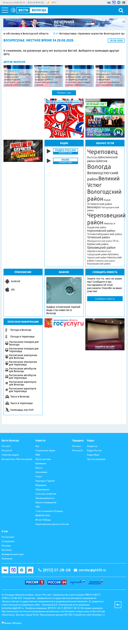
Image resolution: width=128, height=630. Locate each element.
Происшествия (43, 459)
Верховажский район (98, 263)
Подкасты (92, 446)
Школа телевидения (46, 502)
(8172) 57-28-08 (56, 570)
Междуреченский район (99, 241)
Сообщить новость (105, 298)
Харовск (92, 251)
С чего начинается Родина (49, 511)
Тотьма (91, 234)
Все (37, 446)
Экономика (41, 472)
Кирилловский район (101, 230)
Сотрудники (8, 541)
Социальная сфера (45, 450)
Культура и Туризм (45, 480)
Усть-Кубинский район (103, 242)
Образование (42, 489)
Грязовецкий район (101, 248)
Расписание (8, 537)
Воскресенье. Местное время (17, 459)
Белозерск (94, 207)
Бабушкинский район (109, 234)
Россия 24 (7, 450)
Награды (6, 545)
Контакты (7, 550)
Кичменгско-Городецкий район (99, 253)
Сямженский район (105, 260)
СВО (38, 506)
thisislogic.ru (98, 614)
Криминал (41, 463)
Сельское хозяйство (46, 493)
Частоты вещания (96, 459)
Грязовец (113, 254)
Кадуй (107, 199)
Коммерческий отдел (13, 554)
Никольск (109, 223)
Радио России (94, 450)
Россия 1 (6, 446)
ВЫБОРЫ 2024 (43, 515)
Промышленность (45, 498)
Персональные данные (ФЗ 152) (56, 614)
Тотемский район (98, 237)
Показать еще (64, 92)
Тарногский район (97, 257)
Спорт (39, 476)
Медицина (41, 485)
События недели (10, 454)
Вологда (99, 167)
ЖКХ (38, 454)
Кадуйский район (96, 227)
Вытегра (92, 157)
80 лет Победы (43, 519)
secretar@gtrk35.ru (92, 570)
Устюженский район (99, 204)
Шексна (101, 161)
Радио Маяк (93, 454)
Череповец (102, 151)
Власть (39, 467)
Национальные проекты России (52, 524)
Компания (7, 558)
